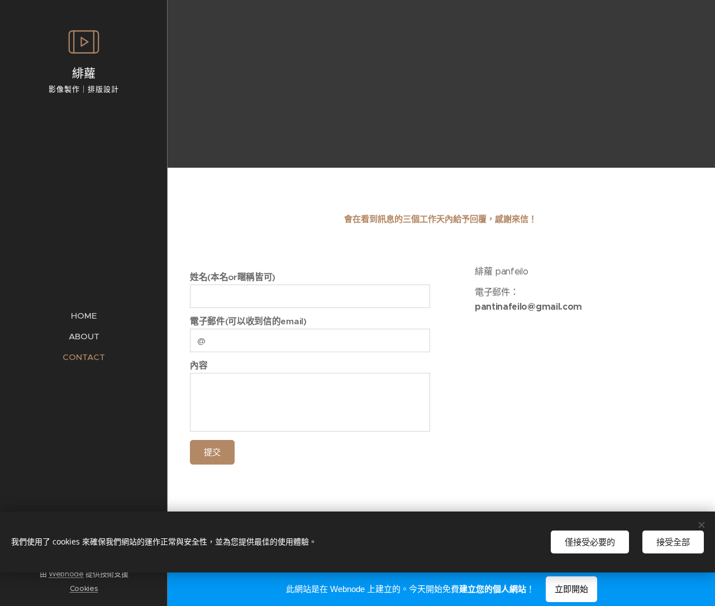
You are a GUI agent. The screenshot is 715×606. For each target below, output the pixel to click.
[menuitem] (83, 315)
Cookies (84, 588)
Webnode (66, 574)
